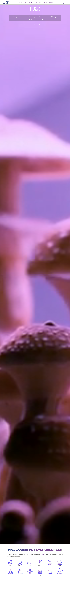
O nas (45, 2)
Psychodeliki (22, 2)
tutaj (43, 554)
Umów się (40, 2)
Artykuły (33, 2)
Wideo (28, 2)
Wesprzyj (51, 2)
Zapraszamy (35, 28)
